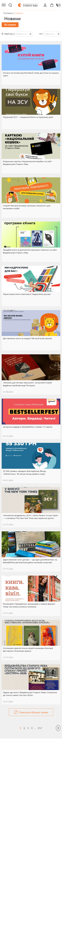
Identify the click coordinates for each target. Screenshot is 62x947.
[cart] (52, 5)
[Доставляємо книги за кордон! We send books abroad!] (31, 323)
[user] (45, 5)
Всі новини (10, 24)
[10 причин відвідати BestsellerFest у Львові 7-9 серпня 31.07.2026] (31, 411)
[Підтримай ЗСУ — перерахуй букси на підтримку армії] (31, 102)
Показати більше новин (33, 712)
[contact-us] (58, 5)
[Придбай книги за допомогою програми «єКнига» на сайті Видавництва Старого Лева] (31, 234)
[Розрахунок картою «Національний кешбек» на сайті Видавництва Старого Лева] (31, 146)
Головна (8, 13)
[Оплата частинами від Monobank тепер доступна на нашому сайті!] (31, 57)
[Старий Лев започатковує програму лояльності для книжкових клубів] (31, 190)
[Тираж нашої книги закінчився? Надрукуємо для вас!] (31, 279)
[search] (10, 5)
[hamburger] (4, 5)
